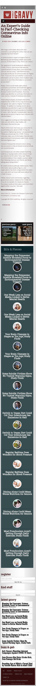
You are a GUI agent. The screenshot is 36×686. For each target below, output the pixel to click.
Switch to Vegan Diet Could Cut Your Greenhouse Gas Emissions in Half (17, 415)
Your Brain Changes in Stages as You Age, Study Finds (17, 336)
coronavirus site (15, 196)
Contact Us (6, 677)
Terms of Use (18, 674)
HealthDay (16, 199)
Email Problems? (28, 674)
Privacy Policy (18, 671)
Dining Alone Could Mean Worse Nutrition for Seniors (17, 492)
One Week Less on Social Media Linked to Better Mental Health (17, 297)
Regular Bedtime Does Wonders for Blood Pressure (17, 453)
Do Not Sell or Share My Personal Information (15, 680)
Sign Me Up (18, 582)
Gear (8, 205)
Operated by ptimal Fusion (18, 683)
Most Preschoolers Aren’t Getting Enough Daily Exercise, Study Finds (17, 533)
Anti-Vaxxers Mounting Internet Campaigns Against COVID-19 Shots (16, 651)
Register (9, 671)
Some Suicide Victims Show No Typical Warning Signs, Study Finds (17, 375)
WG (4, 671)
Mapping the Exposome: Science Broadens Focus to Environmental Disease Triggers (17, 259)
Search (18, 595)
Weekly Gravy (7, 41)
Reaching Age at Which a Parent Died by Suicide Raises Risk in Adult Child (17, 664)
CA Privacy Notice (7, 674)
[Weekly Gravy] (18, 15)
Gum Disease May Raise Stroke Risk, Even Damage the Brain (17, 658)
